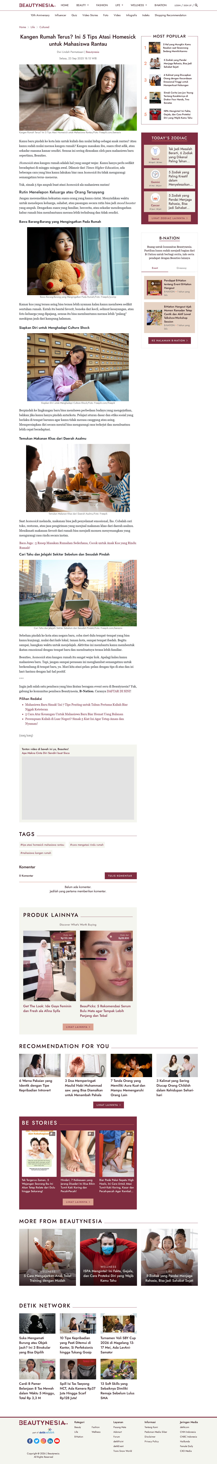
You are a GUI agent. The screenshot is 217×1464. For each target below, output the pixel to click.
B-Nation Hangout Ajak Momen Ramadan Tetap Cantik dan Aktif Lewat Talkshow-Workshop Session (178, 314)
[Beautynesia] (37, 5)
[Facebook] (30, 1441)
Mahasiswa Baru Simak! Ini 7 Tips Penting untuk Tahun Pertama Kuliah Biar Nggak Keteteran (76, 707)
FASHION (102, 5)
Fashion (96, 1427)
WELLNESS (138, 5)
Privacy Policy (152, 1441)
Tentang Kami (151, 1427)
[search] (196, 5)
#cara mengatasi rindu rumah (86, 845)
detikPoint (118, 1441)
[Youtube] (57, 1441)
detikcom (184, 1427)
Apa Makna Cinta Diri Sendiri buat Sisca (46, 753)
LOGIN (178, 5)
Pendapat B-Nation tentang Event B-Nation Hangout (177, 284)
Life (33, 27)
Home (22, 27)
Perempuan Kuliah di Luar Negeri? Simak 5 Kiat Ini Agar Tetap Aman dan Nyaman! (74, 721)
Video (117, 15)
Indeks (145, 15)
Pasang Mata (119, 1427)
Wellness (96, 1432)
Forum (116, 1436)
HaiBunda (185, 1441)
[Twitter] (36, 1441)
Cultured (44, 27)
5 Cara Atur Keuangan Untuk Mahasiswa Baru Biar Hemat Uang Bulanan (74, 714)
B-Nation (78, 1436)
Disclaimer (150, 1436)
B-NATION (160, 5)
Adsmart (117, 1432)
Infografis (131, 15)
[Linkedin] (50, 1441)
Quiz (74, 15)
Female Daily (186, 1446)
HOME (65, 5)
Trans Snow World (122, 1451)
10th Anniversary (40, 15)
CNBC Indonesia (188, 1436)
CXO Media (186, 1451)
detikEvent (118, 1446)
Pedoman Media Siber (156, 1432)
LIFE (118, 5)
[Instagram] (43, 1441)
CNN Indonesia (188, 1432)
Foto (105, 15)
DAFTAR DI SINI (118, 691)
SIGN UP (188, 5)
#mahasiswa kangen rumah (36, 853)
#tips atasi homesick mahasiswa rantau (42, 845)
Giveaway (181, 268)
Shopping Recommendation (170, 15)
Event (155, 268)
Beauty (77, 1427)
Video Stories (90, 15)
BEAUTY (81, 5)
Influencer (60, 15)
